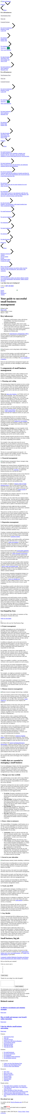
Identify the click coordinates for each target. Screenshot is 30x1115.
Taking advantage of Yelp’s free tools (13, 1090)
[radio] (16, 967)
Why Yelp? (6, 1071)
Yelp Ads (3, 19)
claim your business (13, 542)
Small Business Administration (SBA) (19, 333)
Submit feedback (19, 986)
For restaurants (7, 1055)
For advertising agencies (10, 1058)
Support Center (8, 1077)
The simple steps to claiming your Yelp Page (15, 1085)
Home (2, 291)
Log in (2, 287)
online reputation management (19, 553)
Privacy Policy (22, 1111)
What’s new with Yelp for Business (13, 1041)
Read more (3, 1012)
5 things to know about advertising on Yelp (14, 1093)
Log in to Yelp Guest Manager (11, 1066)
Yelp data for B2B (8, 1046)
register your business (10, 409)
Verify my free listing (6, 288)
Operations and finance (23, 957)
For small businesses (9, 1052)
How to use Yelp (8, 1073)
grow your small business (13, 953)
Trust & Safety (7, 1079)
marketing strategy (15, 536)
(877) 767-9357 (10, 286)
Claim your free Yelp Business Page (13, 1063)
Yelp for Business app (16, 1102)
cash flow (16, 469)
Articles (3, 294)
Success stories (7, 1076)
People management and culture (9, 958)
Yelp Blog (6, 1080)
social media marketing (23, 550)
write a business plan (10, 411)
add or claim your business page (10, 566)
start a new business (12, 394)
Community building (6, 957)
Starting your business (22, 958)
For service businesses (9, 1053)
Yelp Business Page (6, 15)
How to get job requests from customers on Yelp (16, 1091)
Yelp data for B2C (8, 1045)
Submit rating (4, 975)
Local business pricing (9, 1042)
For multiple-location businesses (12, 1056)
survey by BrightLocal (14, 579)
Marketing (14, 957)
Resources (3, 293)
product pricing (22, 489)
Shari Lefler (4, 309)
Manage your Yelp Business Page (12, 1065)
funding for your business (20, 421)
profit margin (19, 900)
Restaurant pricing (8, 1044)
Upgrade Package (5, 22)
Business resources (8, 1074)
